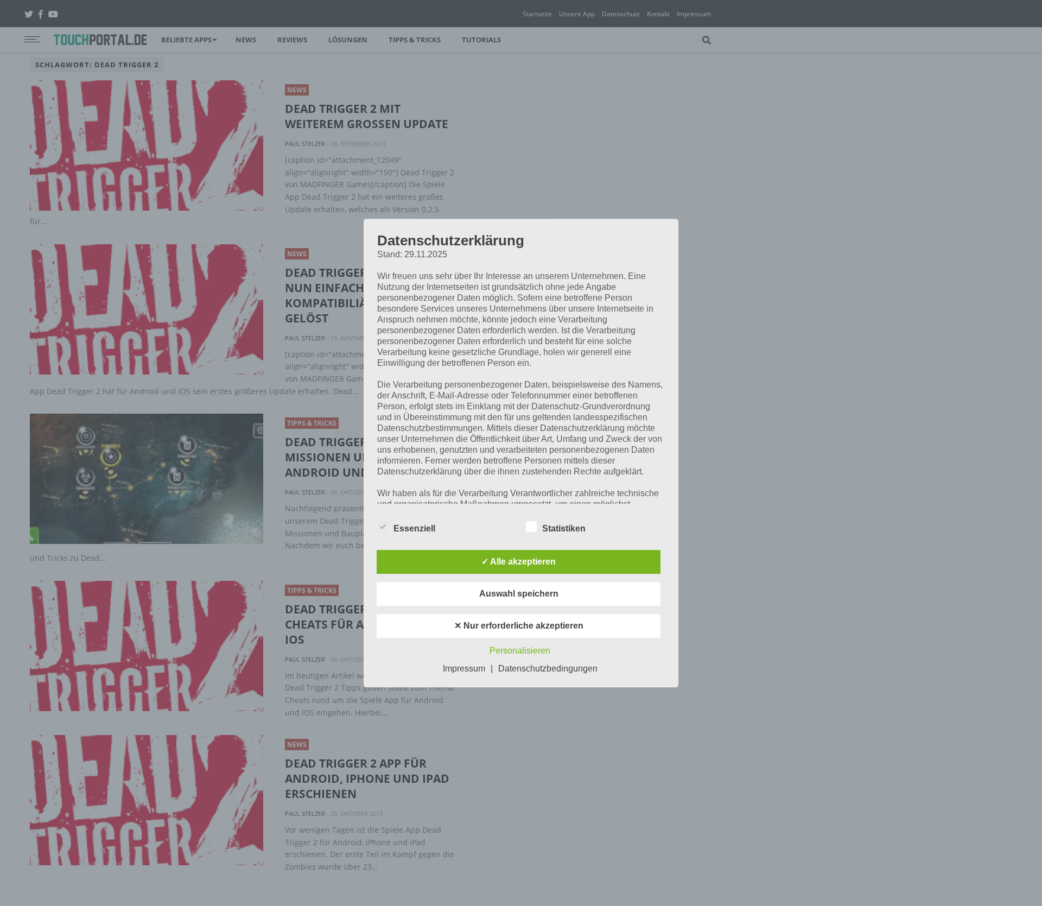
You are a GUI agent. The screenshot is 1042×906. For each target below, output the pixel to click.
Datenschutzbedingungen (548, 668)
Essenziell (414, 528)
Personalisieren (520, 650)
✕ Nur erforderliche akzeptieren (518, 625)
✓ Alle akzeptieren (518, 561)
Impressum (464, 668)
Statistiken (564, 528)
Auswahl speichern (518, 593)
